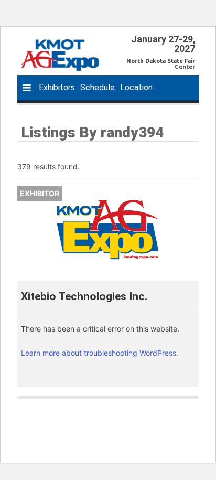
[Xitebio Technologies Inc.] (108, 229)
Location (136, 87)
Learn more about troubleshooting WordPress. (99, 352)
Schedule (97, 87)
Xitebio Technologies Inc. (84, 296)
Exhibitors (57, 87)
